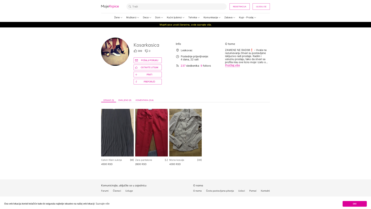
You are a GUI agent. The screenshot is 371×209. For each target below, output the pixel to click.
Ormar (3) (108, 100)
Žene (117, 17)
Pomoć (253, 190)
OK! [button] (355, 204)
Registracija (239, 6)
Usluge (129, 190)
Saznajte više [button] (103, 203)
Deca (146, 17)
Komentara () (144, 100)
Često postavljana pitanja (220, 190)
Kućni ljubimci (174, 17)
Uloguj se (261, 6)
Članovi (117, 190)
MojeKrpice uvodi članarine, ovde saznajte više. (186, 24)
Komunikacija (210, 17)
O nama (197, 190)
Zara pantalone (143, 159)
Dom (157, 17)
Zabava (228, 17)
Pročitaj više (232, 65)
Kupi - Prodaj (246, 17)
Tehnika (192, 17)
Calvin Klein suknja (111, 159)
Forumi (105, 190)
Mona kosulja (176, 159)
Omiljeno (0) (124, 100)
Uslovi (241, 190)
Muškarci (131, 17)
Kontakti (265, 190)
